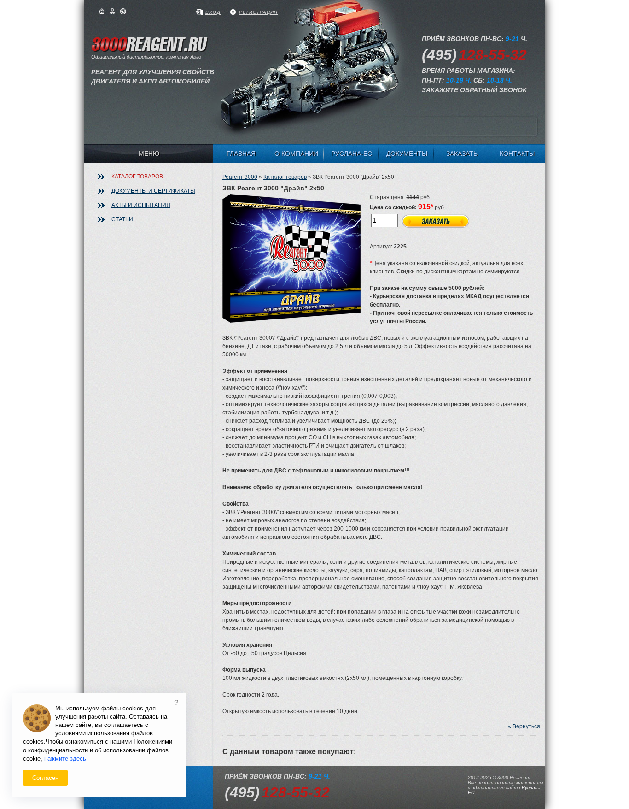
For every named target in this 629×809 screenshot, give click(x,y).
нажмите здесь (65, 758)
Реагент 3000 (239, 177)
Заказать (462, 153)
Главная (241, 153)
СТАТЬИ (122, 219)
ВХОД (213, 12)
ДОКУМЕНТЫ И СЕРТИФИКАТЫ (153, 191)
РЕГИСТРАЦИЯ (258, 12)
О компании (296, 153)
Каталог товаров (285, 177)
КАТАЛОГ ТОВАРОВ (137, 176)
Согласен (45, 777)
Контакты (517, 153)
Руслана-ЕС (351, 153)
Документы (406, 153)
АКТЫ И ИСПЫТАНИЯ (140, 205)
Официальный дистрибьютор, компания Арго (152, 69)
